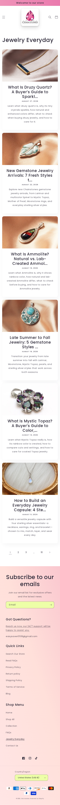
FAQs (8, 732)
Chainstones (25, 798)
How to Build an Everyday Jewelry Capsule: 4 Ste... (30, 505)
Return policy (13, 673)
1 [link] (10, 552)
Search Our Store (15, 653)
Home (9, 712)
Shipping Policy (14, 680)
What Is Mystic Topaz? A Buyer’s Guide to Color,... (30, 426)
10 (42, 552)
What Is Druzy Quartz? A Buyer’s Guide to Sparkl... (30, 92)
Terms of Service (15, 686)
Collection (11, 725)
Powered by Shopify (37, 798)
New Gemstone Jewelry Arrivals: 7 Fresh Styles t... (30, 175)
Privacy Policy (13, 667)
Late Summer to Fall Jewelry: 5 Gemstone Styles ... (30, 342)
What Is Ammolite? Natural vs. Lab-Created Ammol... (30, 259)
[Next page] (49, 552)
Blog (8, 693)
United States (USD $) (28, 777)
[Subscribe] (51, 604)
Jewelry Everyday (15, 739)
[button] (3, 17)
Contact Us (12, 745)
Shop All (10, 719)
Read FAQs (11, 660)
